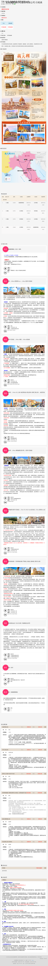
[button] (24, 249)
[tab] (24, 249)
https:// (33, 960)
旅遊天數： (4, 11)
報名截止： (4, 15)
